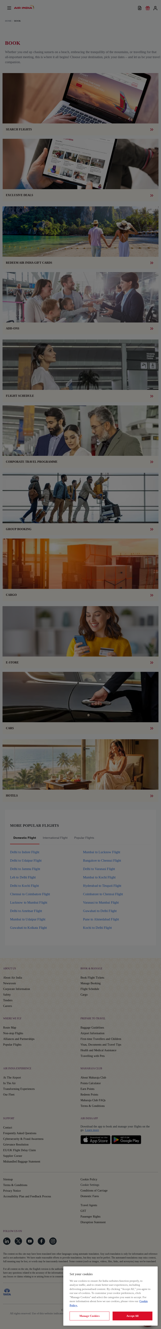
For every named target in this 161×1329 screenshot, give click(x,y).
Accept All (132, 1315)
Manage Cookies (89, 1315)
